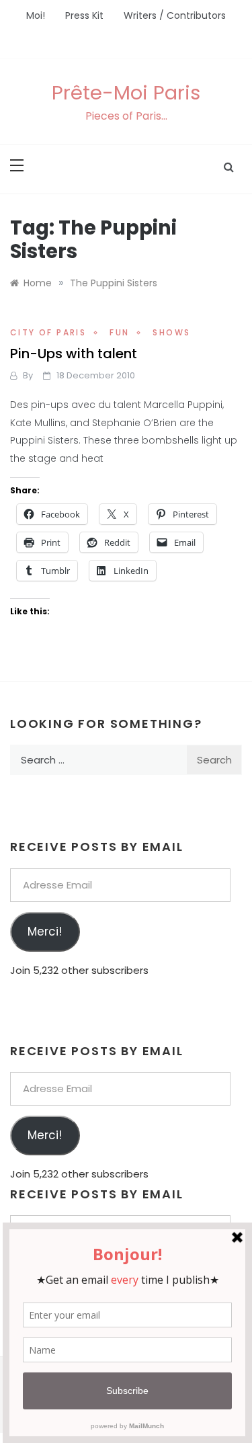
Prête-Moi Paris (126, 92)
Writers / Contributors (175, 15)
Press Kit (84, 15)
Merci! (45, 931)
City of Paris (48, 332)
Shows (171, 332)
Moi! (35, 15)
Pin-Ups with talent (73, 353)
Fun (119, 332)
